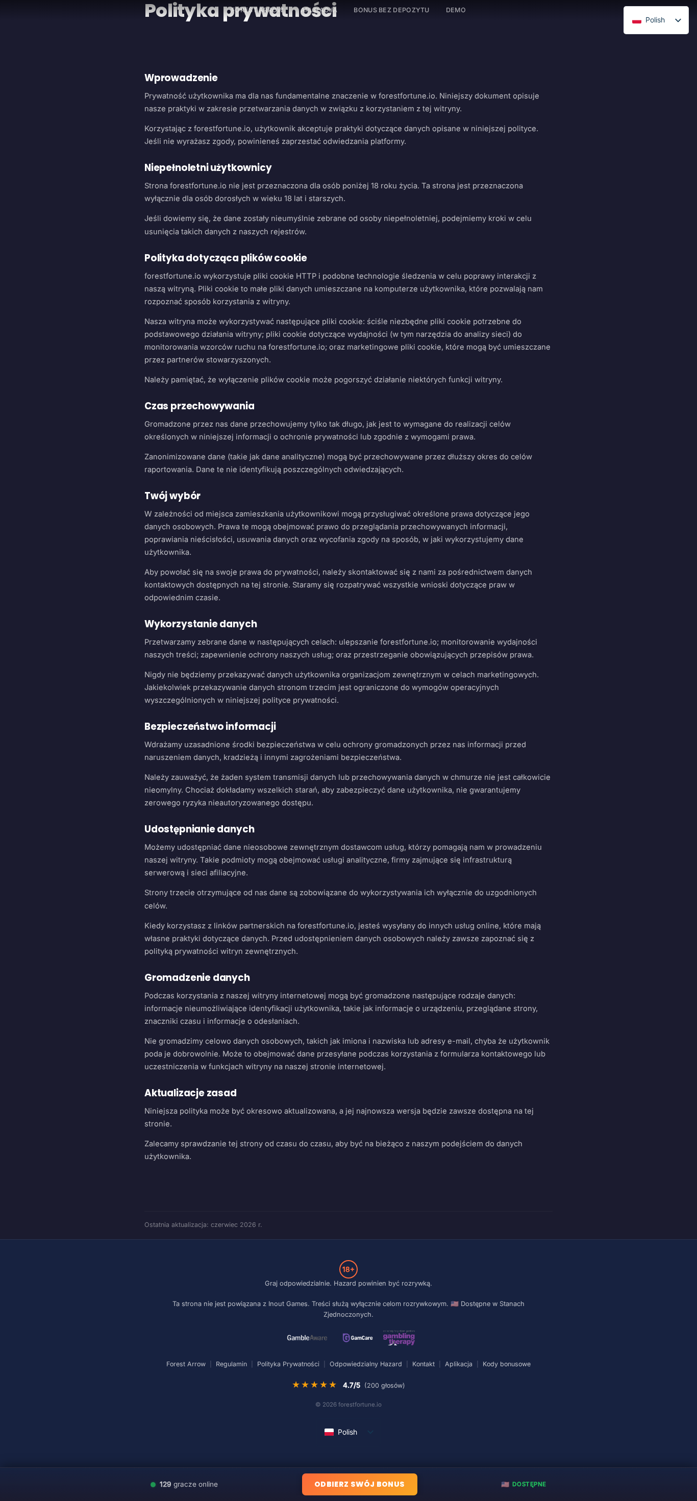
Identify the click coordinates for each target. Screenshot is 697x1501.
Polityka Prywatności (288, 1364)
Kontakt (423, 1364)
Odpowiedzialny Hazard (366, 1364)
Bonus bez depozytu (391, 10)
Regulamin (231, 1364)
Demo (456, 10)
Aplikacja (319, 10)
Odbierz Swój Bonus (359, 1484)
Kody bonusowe (507, 1364)
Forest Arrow (186, 1364)
